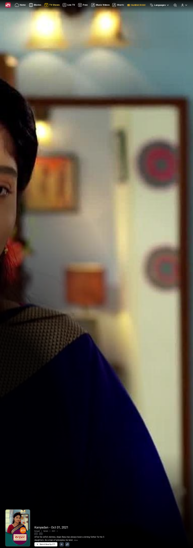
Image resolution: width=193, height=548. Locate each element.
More (76, 540)
